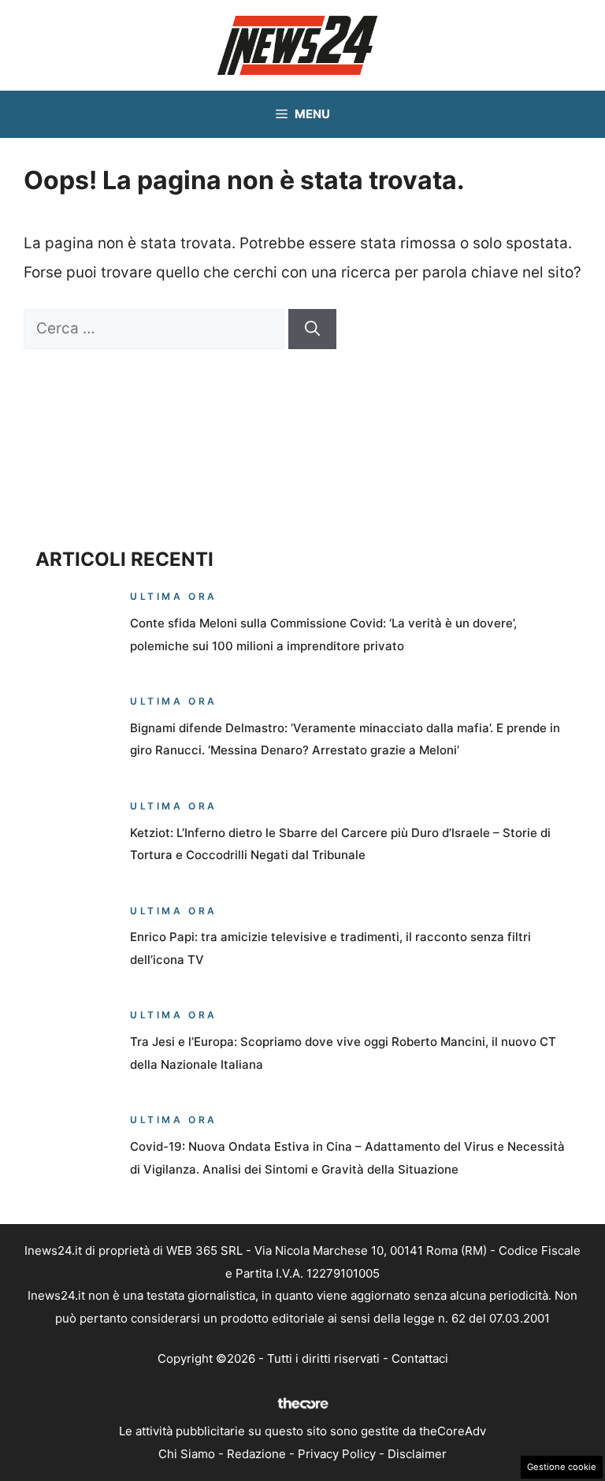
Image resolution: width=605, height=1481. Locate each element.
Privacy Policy (337, 1453)
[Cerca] (312, 329)
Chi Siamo (186, 1453)
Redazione (256, 1453)
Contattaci (420, 1358)
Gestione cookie (561, 1466)
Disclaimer (417, 1453)
